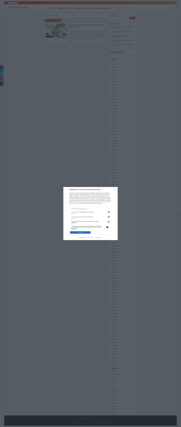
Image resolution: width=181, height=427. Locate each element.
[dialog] (90, 213)
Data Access (90, 237)
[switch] (108, 212)
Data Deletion (82, 237)
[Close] (115, 189)
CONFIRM (80, 232)
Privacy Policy (98, 237)
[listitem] (90, 209)
